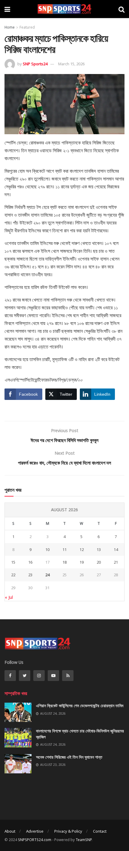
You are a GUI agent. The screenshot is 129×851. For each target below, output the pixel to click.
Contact (99, 831)
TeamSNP (84, 839)
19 (82, 562)
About (9, 831)
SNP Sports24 (35, 64)
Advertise (35, 831)
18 (64, 562)
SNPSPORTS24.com (34, 839)
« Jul (9, 597)
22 (13, 574)
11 (64, 549)
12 (82, 549)
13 (99, 549)
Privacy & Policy (68, 831)
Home (9, 27)
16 (30, 562)
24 (47, 574)
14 (116, 549)
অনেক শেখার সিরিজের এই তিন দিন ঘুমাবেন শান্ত (69, 757)
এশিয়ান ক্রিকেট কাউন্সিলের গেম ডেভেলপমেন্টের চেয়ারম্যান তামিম (79, 705)
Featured (27, 27)
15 (13, 562)
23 (30, 574)
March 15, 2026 (71, 64)
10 (47, 549)
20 (99, 562)
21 (116, 562)
